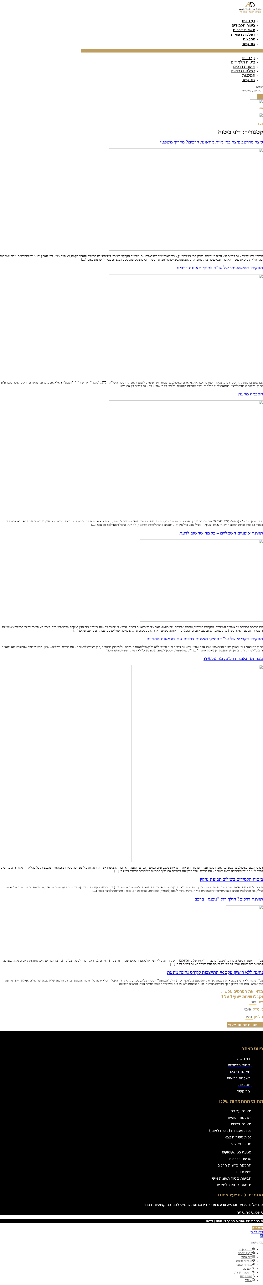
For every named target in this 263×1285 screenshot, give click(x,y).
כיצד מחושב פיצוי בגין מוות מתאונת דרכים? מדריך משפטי (211, 141)
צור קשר (248, 43)
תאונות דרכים (244, 30)
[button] (172, 51)
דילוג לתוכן (256, 1232)
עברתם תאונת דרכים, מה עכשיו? (233, 658)
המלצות (249, 39)
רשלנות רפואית (243, 34)
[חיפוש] (260, 96)
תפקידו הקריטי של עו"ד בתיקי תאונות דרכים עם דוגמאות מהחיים (204, 638)
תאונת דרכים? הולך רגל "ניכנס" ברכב (229, 898)
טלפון (258, 1017)
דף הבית (248, 20)
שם (259, 1002)
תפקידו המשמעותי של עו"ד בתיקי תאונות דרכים (220, 267)
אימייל (257, 1009)
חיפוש (259, 86)
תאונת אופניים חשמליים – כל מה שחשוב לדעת (221, 532)
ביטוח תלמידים (243, 25)
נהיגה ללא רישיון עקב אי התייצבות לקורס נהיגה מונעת (215, 972)
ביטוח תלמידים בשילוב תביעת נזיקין (231, 879)
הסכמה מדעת (250, 393)
